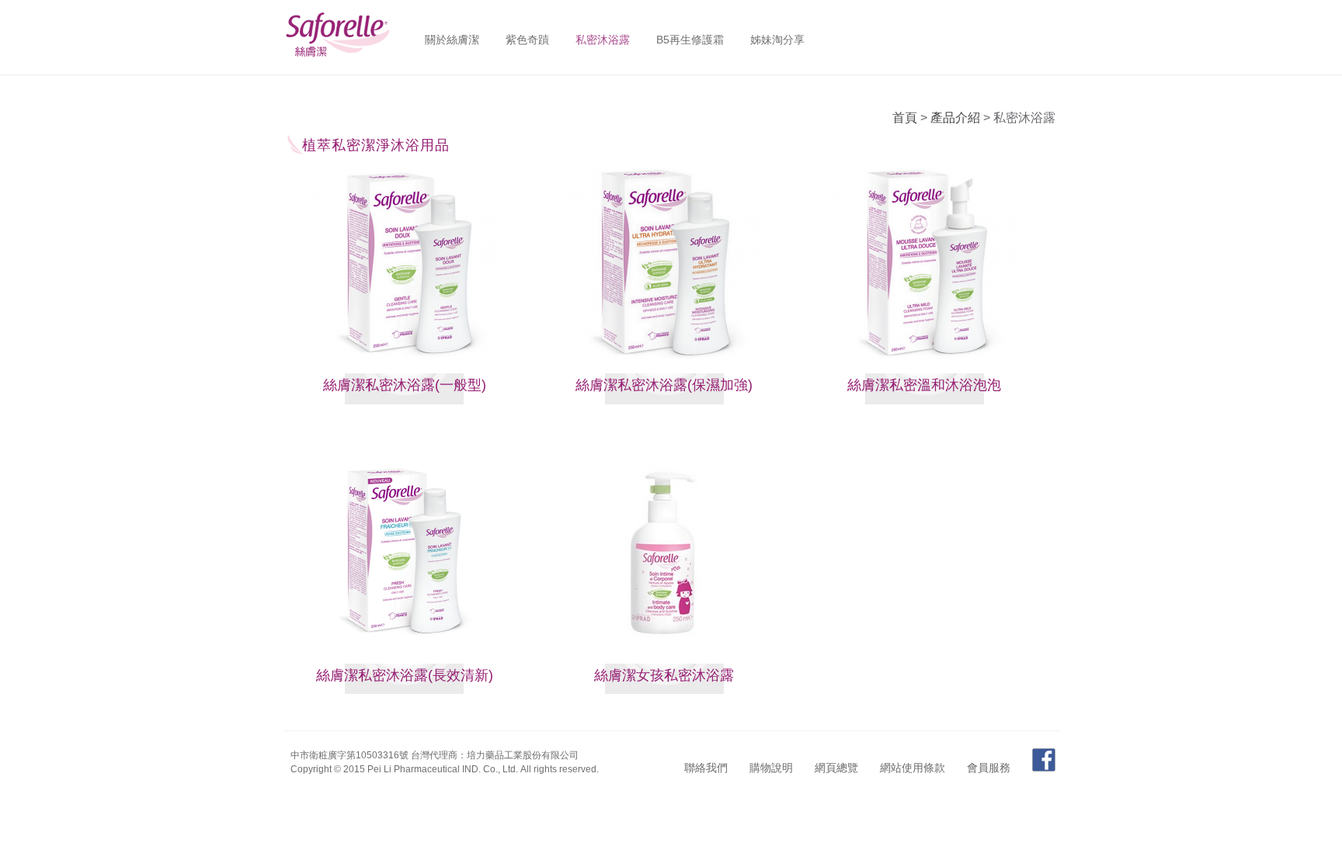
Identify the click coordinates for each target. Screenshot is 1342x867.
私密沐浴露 (602, 39)
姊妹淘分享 (777, 39)
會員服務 (988, 767)
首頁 (904, 117)
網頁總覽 (836, 767)
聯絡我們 (706, 767)
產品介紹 (955, 117)
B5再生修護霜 (690, 39)
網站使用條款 (912, 767)
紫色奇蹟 (527, 39)
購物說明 (771, 767)
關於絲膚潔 (452, 39)
